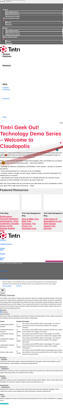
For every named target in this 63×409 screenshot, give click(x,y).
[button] (61, 122)
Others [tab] (2, 394)
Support (5, 9)
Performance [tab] (3, 366)
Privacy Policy (4, 271)
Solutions (6, 54)
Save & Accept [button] (4, 403)
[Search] (28, 1)
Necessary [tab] (3, 310)
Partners (2, 254)
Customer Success (6, 244)
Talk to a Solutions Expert (11, 18)
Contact (2, 248)
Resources (7, 65)
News (1, 250)
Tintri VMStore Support (12, 12)
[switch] (0, 359)
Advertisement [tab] (4, 385)
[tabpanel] (31, 335)
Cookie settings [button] (6, 286)
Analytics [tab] (2, 376)
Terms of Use (3, 279)
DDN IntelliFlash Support (12, 14)
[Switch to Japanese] (8, 24)
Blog (1, 259)
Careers (2, 258)
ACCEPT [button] (18, 286)
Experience (7, 56)
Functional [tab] (3, 357)
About (5, 84)
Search (2, 1)
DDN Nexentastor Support (12, 16)
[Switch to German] (8, 22)
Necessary (4, 312)
